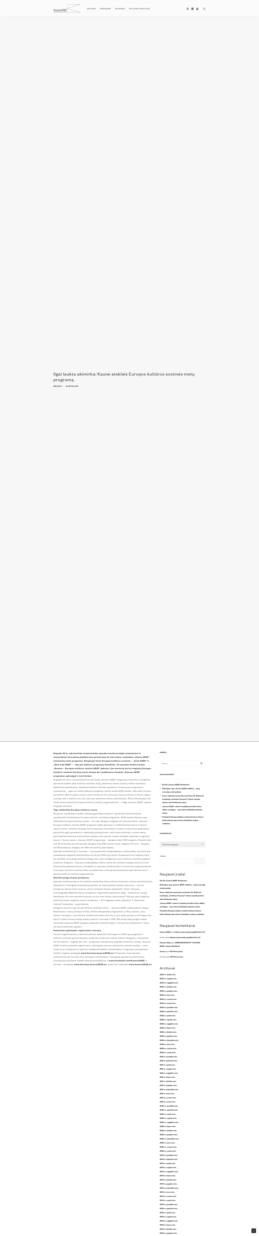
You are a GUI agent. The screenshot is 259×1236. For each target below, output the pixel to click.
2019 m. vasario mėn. (168, 1196)
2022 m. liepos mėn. (168, 1027)
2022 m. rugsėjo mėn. (168, 1019)
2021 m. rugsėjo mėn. (168, 1068)
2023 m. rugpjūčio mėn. (169, 982)
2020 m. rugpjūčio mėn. (169, 1122)
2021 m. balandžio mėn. (169, 1089)
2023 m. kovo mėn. (167, 994)
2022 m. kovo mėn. (167, 1044)
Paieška (163, 856)
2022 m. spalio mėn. (168, 1015)
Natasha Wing (165, 942)
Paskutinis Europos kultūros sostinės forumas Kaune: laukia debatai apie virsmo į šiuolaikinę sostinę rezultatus (183, 820)
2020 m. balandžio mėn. (169, 1138)
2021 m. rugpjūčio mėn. (169, 1073)
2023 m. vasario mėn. (168, 999)
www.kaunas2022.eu (140, 964)
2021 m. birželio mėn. (168, 1081)
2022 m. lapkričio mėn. (169, 1011)
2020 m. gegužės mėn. (169, 1134)
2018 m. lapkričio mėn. (169, 1208)
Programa (105, 8)
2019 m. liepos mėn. (167, 1175)
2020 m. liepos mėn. (168, 1126)
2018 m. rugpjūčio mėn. (169, 1220)
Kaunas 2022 (165, 931)
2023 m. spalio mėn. (168, 974)
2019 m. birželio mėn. (168, 1179)
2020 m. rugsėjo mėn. (168, 1118)
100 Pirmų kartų (176, 951)
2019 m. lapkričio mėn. (169, 1159)
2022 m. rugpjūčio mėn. (169, 1023)
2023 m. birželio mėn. (168, 986)
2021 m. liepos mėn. (167, 1077)
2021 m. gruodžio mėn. (169, 1056)
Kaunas (163, 951)
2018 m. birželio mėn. (168, 1229)
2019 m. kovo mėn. (167, 1192)
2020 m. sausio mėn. (168, 1150)
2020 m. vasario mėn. (168, 1146)
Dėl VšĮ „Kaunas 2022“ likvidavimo (175, 784)
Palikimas (120, 8)
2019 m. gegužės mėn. (168, 1183)
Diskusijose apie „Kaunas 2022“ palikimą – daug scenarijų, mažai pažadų (181, 790)
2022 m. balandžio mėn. (169, 1040)
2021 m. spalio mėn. (167, 1064)
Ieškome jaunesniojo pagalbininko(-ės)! (189, 931)
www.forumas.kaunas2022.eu (97, 952)
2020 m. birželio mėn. (168, 1130)
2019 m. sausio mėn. (168, 1200)
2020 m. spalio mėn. (168, 1114)
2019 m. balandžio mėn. (169, 1187)
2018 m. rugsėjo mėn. (168, 1216)
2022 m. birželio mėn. (168, 1031)
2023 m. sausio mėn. (168, 1003)
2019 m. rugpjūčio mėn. (169, 1171)
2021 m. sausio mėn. (168, 1101)
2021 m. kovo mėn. (167, 1093)
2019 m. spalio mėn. (167, 1163)
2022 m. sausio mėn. (168, 1052)
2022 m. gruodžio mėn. (169, 1007)
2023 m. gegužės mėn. (169, 990)
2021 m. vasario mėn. (168, 1097)
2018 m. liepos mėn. (167, 1224)
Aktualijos (73, 386)
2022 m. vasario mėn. (168, 1048)
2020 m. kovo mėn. (167, 1142)
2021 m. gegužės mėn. (168, 1085)
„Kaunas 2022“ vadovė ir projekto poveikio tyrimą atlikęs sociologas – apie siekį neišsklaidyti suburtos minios (182, 809)
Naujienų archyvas (139, 8)
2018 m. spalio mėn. (167, 1212)
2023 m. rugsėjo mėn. (168, 978)
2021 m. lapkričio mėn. (169, 1060)
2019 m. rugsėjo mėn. (168, 1167)
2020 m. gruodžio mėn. (169, 1105)
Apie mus (91, 8)
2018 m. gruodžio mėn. (169, 1204)
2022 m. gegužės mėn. (168, 1036)
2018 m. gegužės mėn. (168, 1233)
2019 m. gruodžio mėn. (169, 1155)
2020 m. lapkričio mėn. (169, 1109)
